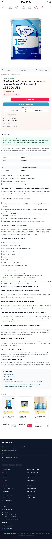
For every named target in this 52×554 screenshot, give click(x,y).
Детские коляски (32, 488)
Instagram (5, 464)
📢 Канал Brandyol (7, 525)
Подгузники (30, 485)
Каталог (5, 475)
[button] (31, 425)
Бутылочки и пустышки (33, 472)
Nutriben (5, 78)
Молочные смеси (15, 74)
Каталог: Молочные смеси (10, 376)
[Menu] (2, 2)
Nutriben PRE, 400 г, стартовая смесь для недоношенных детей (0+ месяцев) (22, 384)
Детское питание (5, 74)
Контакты (5, 485)
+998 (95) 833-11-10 (8, 509)
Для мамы (30, 477)
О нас (4, 483)
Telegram (12, 464)
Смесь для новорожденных (11, 126)
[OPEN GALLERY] (26, 39)
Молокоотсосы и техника (34, 475)
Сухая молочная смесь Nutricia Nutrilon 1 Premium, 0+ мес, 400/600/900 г (40, 418)
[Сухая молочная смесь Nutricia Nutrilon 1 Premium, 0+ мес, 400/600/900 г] (40, 403)
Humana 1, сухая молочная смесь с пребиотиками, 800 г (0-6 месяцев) (24, 418)
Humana (21, 413)
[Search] (47, 2)
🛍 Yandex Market (32, 497)
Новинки (5, 477)
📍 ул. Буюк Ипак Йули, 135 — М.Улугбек (11, 519)
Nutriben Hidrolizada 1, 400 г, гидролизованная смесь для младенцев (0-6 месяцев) (23, 381)
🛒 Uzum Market (31, 495)
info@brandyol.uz (7, 512)
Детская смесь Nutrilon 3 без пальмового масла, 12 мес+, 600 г (8, 418)
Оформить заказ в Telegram (27, 104)
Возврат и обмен (7, 503)
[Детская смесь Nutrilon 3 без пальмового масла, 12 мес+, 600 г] (8, 403)
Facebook (19, 464)
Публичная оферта (7, 495)
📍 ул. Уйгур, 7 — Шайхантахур (9, 516)
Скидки (5, 480)
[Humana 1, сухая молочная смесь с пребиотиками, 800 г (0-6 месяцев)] (24, 403)
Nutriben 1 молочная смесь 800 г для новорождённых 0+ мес (18, 386)
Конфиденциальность (8, 497)
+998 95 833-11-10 (38, 110)
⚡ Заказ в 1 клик (14, 110)
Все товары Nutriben (8, 374)
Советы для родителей (8, 488)
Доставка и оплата (7, 500)
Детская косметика (32, 480)
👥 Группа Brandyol (7, 528)
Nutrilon (6, 413)
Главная (5, 472)
